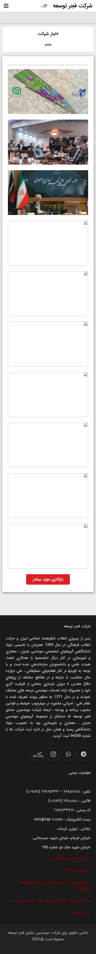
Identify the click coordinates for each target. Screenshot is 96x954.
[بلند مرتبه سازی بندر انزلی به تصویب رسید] (48, 192)
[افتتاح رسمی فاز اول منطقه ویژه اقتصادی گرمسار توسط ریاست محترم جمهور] (48, 546)
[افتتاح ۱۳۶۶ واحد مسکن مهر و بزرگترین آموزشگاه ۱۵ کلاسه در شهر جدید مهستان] (48, 495)
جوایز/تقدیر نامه (78, 870)
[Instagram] (53, 754)
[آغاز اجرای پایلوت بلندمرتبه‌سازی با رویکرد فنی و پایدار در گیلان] (48, 293)
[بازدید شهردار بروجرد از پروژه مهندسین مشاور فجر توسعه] (48, 344)
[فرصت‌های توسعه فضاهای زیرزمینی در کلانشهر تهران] (48, 243)
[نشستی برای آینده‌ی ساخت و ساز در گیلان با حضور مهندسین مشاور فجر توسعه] (48, 394)
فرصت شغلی (80, 913)
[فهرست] (6, 6)
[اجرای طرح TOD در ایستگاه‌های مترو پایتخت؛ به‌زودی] (48, 445)
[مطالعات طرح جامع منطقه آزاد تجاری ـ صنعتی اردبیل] (48, 142)
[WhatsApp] (68, 754)
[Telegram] (83, 754)
